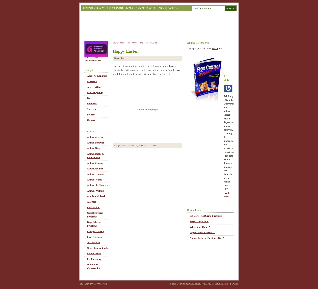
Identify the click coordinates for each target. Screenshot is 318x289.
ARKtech (91, 202)
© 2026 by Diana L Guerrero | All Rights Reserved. (199, 284)
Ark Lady (121, 58)
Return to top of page (93, 284)
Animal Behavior (146, 8)
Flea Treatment (95, 237)
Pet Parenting (94, 259)
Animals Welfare (95, 191)
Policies (91, 114)
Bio (88, 98)
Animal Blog (93, 148)
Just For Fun (93, 242)
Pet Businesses (94, 253)
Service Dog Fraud (199, 221)
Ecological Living (95, 231)
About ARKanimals (97, 76)
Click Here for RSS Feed (93, 58)
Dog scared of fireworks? (202, 232)
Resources (92, 103)
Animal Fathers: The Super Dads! (207, 238)
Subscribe (92, 109)
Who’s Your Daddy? (200, 227)
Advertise (92, 81)
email (215, 48)
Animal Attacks (95, 137)
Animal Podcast (95, 168)
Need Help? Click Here (92, 60)
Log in (234, 284)
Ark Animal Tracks (96, 196)
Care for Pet (93, 207)
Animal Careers (168, 8)
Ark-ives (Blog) (94, 87)
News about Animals (97, 248)
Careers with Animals (120, 8)
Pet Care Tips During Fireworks (206, 216)
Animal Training (95, 174)
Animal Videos (94, 180)
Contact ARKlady (93, 8)
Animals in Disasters (97, 185)
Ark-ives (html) (95, 92)
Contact (91, 120)
